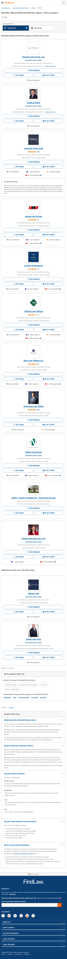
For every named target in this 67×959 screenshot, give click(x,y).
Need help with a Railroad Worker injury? (20, 720)
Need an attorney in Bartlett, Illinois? (18, 746)
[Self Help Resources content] (64, 933)
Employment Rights (11, 685)
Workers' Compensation (12, 689)
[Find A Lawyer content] (64, 928)
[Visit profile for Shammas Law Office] (33, 397)
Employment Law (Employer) (28, 685)
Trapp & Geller (33, 102)
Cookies (26, 954)
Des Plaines (34, 697)
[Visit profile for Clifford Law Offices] (33, 302)
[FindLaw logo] (10, 2)
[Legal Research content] (64, 939)
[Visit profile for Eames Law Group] (33, 207)
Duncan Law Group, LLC (33, 56)
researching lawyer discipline (23, 853)
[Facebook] (3, 915)
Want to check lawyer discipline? (16, 845)
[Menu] (2, 2)
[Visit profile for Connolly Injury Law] (33, 139)
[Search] (64, 3)
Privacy (10, 954)
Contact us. (12, 894)
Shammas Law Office (34, 406)
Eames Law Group (33, 216)
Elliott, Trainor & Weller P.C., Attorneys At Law (33, 497)
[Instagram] (21, 915)
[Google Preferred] (33, 915)
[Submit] (60, 905)
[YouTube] (9, 915)
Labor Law (43, 685)
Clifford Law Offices (33, 311)
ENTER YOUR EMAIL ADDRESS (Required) (13, 901)
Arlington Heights (23, 697)
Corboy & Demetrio (33, 265)
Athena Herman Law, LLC (33, 538)
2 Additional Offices (50, 66)
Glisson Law (33, 593)
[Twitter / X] (15, 915)
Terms (3, 954)
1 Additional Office (49, 112)
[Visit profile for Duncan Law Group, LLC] (33, 48)
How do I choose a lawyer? (14, 773)
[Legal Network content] (64, 944)
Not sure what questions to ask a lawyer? (20, 821)
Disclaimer (18, 954)
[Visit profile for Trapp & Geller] (33, 94)
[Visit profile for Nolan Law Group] (33, 443)
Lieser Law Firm (33, 639)
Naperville (43, 697)
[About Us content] (64, 922)
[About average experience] (40, 175)
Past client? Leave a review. (33, 60)
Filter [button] (5, 17)
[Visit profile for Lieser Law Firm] (33, 630)
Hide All (11, 707)
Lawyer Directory (5, 8)
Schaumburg (7, 697)
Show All (3, 707)
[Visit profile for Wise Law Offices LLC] (33, 351)
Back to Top (34, 874)
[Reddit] (27, 915)
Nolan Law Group (33, 452)
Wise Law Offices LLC (34, 360)
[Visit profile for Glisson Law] (33, 584)
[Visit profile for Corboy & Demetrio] (33, 257)
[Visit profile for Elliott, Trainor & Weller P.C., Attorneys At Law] (33, 489)
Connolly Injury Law (33, 148)
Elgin (14, 697)
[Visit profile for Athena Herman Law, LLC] (33, 529)
